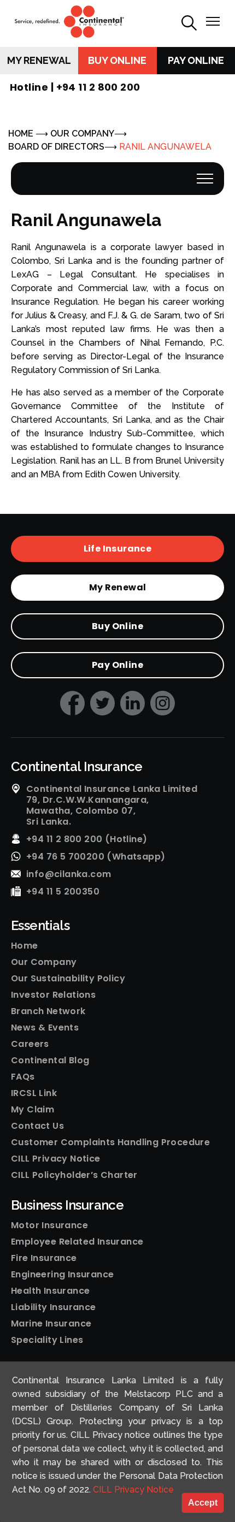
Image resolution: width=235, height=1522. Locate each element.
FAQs (23, 1076)
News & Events (45, 1027)
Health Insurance (50, 1291)
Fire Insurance (44, 1258)
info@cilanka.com (68, 874)
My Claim (32, 1109)
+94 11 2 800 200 (98, 87)
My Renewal (39, 60)
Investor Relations (53, 995)
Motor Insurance (49, 1225)
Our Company (44, 962)
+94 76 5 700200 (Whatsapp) (95, 856)
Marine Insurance (51, 1323)
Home (24, 945)
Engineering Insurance (62, 1274)
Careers (30, 1044)
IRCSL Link (34, 1093)
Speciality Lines (47, 1340)
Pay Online (196, 60)
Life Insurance (118, 548)
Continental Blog (50, 1060)
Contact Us (37, 1126)
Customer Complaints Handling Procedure (110, 1142)
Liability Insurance (53, 1307)
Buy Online (117, 60)
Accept (203, 1502)
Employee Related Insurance (77, 1241)
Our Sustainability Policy (68, 978)
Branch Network (48, 1011)
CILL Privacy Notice (56, 1158)
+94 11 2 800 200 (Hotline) (86, 839)
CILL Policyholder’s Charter (74, 1175)
